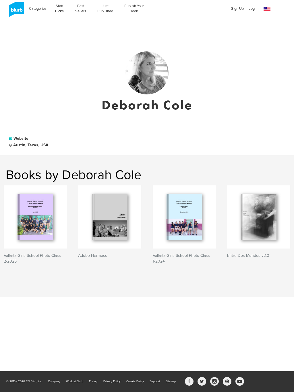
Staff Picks (59, 8)
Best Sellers (80, 8)
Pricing (93, 381)
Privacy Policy (112, 381)
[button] (267, 9)
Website (20, 138)
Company (54, 381)
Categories (38, 8)
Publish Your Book (134, 8)
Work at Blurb (74, 381)
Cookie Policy (135, 381)
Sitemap (171, 381)
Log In (253, 8)
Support (155, 381)
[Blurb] (14, 11)
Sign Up (237, 8)
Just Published (105, 8)
